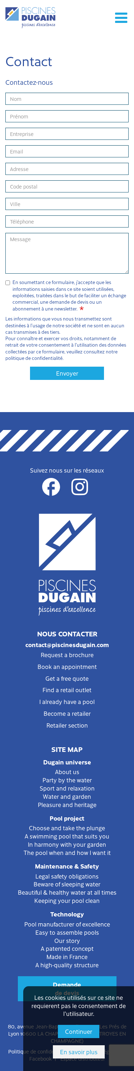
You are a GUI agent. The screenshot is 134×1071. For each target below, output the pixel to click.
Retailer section (67, 725)
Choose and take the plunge (67, 828)
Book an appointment (67, 666)
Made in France (67, 956)
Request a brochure (67, 655)
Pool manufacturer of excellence (67, 924)
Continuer (78, 1031)
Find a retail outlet (67, 690)
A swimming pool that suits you (67, 836)
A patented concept (67, 948)
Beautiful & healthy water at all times (67, 892)
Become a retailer (67, 713)
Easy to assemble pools (67, 932)
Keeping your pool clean (67, 900)
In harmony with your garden (67, 844)
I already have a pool (67, 701)
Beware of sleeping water (67, 884)
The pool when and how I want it (67, 852)
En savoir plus (79, 1052)
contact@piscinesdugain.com (67, 644)
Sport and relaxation (67, 788)
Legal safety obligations (67, 876)
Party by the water (67, 780)
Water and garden (67, 796)
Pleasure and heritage (67, 804)
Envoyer (67, 373)
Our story (67, 940)
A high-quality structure (67, 965)
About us (67, 772)
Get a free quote (67, 678)
